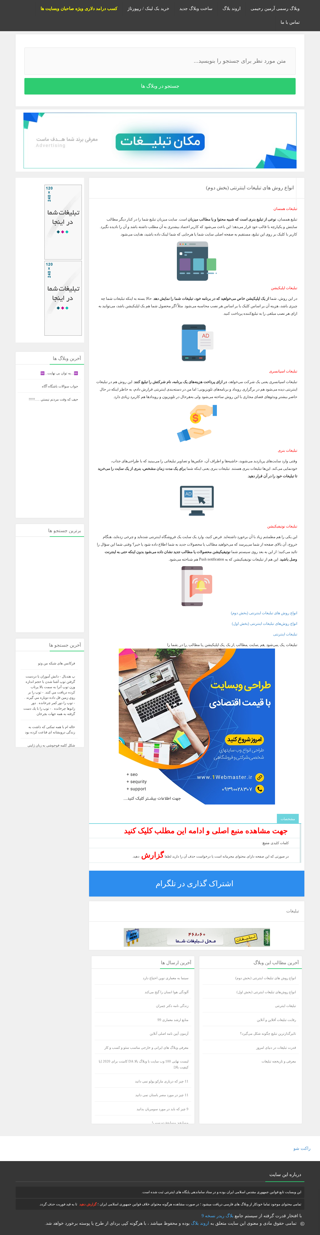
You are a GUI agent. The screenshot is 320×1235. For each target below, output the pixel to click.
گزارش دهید (88, 1204)
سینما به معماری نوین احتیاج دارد (165, 978)
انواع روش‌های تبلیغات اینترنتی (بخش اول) (264, 623)
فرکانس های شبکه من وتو (56, 663)
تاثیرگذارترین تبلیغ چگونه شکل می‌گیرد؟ (268, 1033)
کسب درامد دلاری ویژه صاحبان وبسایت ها (79, 8)
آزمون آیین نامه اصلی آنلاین (169, 1033)
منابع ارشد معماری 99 (173, 1020)
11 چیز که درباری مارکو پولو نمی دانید (161, 1081)
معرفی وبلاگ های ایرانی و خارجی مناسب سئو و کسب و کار (146, 1047)
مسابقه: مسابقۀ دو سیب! (170, 1123)
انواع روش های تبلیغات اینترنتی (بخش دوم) (250, 187)
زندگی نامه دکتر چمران (172, 1006)
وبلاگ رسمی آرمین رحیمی (275, 8)
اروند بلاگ (231, 8)
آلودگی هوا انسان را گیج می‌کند (166, 992)
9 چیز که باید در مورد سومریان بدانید (162, 1109)
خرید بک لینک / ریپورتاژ (148, 8)
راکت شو (302, 1148)
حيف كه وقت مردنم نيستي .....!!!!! (53, 399)
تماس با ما (290, 22)
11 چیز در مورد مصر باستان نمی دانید (161, 1095)
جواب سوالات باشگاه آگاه (60, 386)
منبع (266, 842)
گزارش (151, 855)
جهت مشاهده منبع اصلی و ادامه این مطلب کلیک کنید (206, 831)
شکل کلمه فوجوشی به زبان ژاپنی (51, 745)
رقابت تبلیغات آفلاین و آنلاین (276, 1020)
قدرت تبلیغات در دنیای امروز (276, 1047)
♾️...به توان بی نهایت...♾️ (59, 373)
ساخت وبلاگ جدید (195, 8)
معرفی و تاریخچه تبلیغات (279, 1061)
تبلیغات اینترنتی (285, 634)
